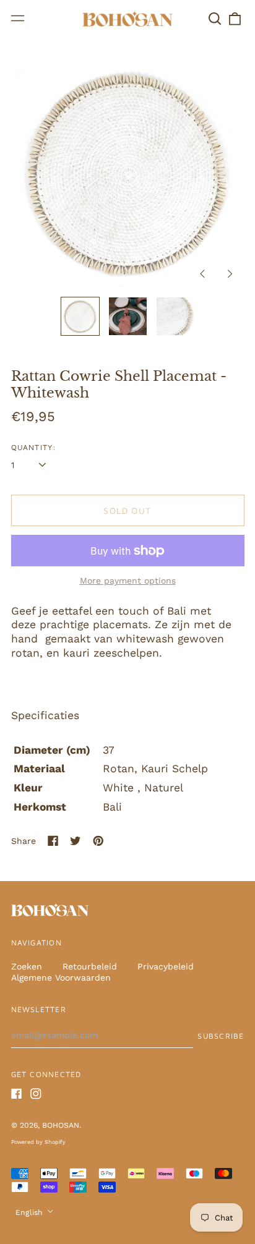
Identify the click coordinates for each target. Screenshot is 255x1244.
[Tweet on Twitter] (75, 840)
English (30, 1212)
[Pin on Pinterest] (98, 840)
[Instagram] (35, 1093)
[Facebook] (16, 1093)
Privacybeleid (165, 966)
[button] (215, 18)
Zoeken (26, 966)
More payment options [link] (128, 581)
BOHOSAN (60, 1125)
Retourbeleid (90, 966)
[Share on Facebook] (53, 840)
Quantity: (34, 447)
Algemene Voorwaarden (61, 977)
